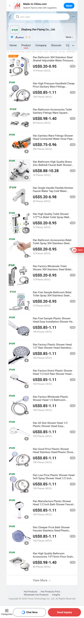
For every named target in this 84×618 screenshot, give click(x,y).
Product (26, 45)
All (8, 51)
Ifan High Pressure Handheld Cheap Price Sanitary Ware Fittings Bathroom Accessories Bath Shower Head (54, 88)
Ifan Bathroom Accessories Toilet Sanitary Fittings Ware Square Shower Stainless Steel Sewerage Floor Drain (52, 114)
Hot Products (30, 591)
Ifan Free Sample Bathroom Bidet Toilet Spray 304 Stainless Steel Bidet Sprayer (52, 295)
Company (40, 45)
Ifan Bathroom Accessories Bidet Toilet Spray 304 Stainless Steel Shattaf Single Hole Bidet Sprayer (52, 243)
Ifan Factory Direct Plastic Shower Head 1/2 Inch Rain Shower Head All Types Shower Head (54, 374)
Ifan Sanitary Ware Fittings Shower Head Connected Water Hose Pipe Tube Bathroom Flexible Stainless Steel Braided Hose (53, 140)
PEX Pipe (46, 51)
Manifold (28, 51)
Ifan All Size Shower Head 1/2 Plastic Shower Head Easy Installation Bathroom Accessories (53, 426)
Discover (56, 45)
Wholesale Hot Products (36, 594)
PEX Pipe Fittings (53, 51)
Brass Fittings (62, 51)
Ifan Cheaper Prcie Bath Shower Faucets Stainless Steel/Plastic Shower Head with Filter (51, 530)
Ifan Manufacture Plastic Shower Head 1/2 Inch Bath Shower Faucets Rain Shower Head (54, 504)
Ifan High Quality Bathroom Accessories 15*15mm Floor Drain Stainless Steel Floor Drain (53, 556)
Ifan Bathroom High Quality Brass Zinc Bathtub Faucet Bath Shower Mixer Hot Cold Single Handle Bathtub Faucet (52, 166)
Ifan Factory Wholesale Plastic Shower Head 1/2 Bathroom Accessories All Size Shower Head (53, 400)
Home (13, 45)
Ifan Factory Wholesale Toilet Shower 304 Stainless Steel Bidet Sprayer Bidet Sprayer (52, 269)
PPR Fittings (40, 51)
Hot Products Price (50, 591)
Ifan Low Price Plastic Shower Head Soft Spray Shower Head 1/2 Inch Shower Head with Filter (54, 478)
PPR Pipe (33, 51)
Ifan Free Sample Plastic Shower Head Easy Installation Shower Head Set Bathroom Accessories (54, 321)
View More (40, 580)
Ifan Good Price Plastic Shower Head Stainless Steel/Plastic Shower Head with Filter (54, 452)
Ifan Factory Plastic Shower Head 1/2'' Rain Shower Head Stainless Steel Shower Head (52, 348)
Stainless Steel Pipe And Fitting (17, 51)
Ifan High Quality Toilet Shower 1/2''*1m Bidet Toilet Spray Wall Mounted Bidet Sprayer (51, 217)
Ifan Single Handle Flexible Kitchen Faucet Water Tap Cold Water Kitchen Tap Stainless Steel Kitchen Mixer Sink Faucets (53, 192)
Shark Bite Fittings (70, 51)
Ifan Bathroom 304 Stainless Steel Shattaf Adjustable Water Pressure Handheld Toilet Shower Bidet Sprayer (53, 62)
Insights (56, 594)
